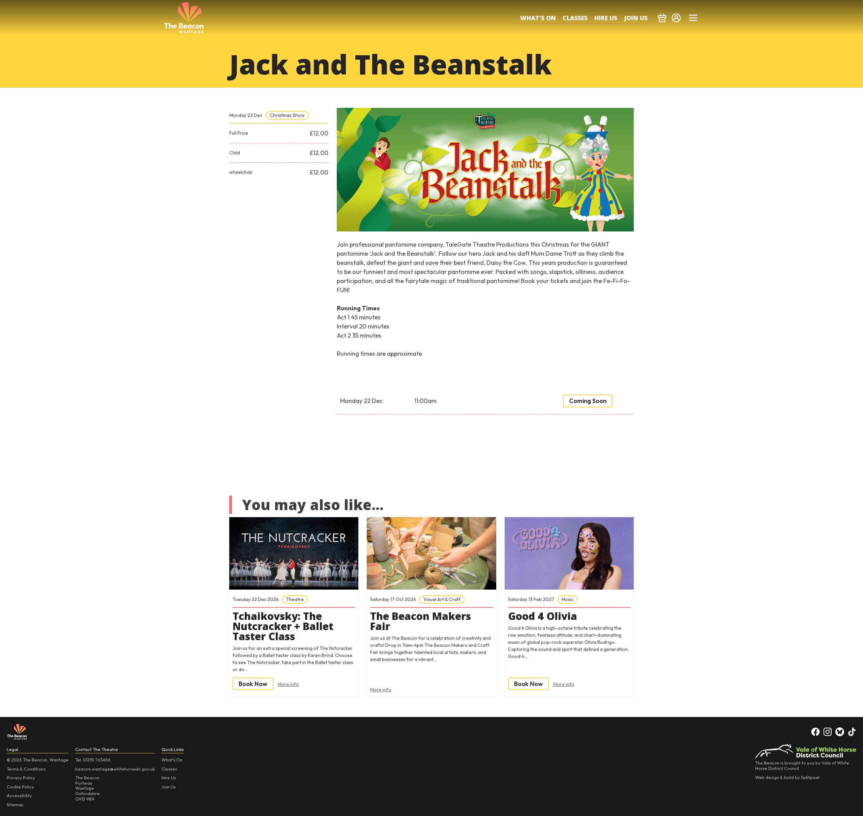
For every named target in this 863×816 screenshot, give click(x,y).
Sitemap (15, 804)
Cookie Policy (20, 786)
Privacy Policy (21, 777)
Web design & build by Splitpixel (787, 777)
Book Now (253, 684)
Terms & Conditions (26, 769)
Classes (575, 18)
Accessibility (19, 795)
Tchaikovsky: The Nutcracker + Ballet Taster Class (283, 626)
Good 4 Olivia (542, 616)
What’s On (538, 18)
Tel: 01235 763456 (93, 759)
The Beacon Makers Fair (420, 621)
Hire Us (605, 18)
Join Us (636, 18)
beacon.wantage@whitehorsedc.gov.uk (115, 769)
